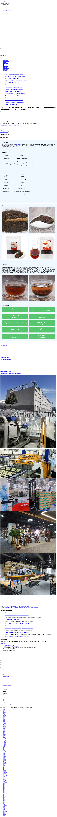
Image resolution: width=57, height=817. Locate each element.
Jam (5, 35)
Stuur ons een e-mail (4, 132)
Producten (4, 16)
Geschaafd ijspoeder (8, 24)
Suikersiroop (9, 31)
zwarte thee (17, 144)
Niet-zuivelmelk (8, 26)
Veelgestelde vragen (6, 45)
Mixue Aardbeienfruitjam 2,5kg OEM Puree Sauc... (16, 615)
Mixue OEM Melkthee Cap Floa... (12, 82)
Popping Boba (7, 17)
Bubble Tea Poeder (8, 19)
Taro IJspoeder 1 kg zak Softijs (12, 619)
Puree (6, 36)
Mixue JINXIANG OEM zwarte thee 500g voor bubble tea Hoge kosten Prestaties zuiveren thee (21, 607)
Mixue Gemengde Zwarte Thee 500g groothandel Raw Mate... (19, 628)
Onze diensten (5, 40)
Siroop (6, 30)
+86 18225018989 (6, 676)
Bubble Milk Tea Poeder (34, 658)
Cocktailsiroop (9, 34)
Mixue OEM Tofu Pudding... (11, 104)
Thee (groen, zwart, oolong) (10, 29)
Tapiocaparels (7, 18)
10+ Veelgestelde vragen (5, 359)
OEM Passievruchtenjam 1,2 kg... (12, 95)
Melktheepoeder (10, 20)
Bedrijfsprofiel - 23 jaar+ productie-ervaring (10, 373)
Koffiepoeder (7, 28)
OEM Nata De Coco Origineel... (12, 78)
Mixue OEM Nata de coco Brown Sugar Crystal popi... (17, 636)
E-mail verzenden (3, 661)
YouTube (4, 12)
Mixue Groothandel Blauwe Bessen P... (14, 100)
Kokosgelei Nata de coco (43, 658)
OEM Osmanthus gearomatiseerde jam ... (14, 74)
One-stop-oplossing (8, 42)
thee (29, 658)
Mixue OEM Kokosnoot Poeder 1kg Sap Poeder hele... (17, 632)
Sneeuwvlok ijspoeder (9, 25)
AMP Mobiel (26, 658)
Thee (3, 52)
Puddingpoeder (9, 22)
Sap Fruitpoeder (10, 23)
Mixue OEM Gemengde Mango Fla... (13, 87)
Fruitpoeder (5, 70)
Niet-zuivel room (6, 68)
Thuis (4, 14)
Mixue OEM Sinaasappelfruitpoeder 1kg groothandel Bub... (18, 623)
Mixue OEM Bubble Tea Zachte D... (13, 91)
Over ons (4, 15)
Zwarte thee (6, 659)
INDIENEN (2, 643)
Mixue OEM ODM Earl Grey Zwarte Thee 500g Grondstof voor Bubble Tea (16, 606)
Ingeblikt (6, 38)
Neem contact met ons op (7, 43)
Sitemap (21, 658)
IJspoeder (6, 27)
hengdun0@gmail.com (7, 10)
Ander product (7, 39)
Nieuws (4, 44)
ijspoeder (2, 659)
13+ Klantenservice (8, 41)
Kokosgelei (7, 37)
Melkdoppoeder (10, 21)
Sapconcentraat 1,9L (10, 32)
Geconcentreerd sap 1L (11, 33)
